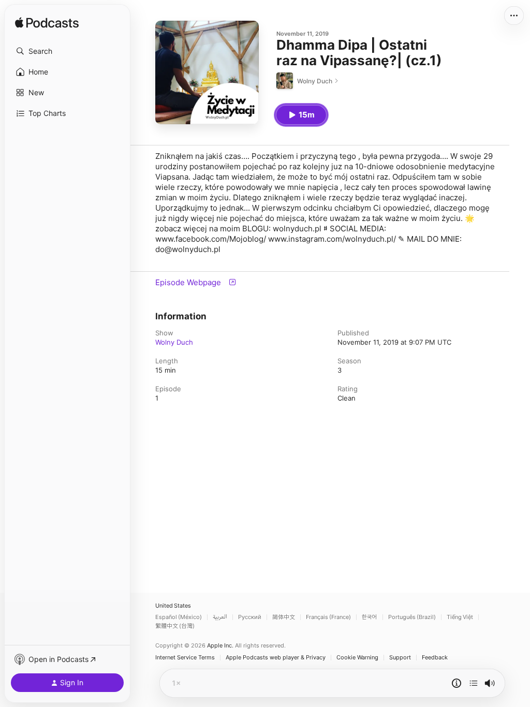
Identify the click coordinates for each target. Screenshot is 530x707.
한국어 (369, 617)
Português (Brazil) (412, 617)
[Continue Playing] (473, 683)
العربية (220, 617)
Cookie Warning (357, 657)
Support (400, 657)
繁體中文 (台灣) (175, 626)
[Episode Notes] (456, 683)
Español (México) (178, 617)
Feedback (435, 657)
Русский (249, 617)
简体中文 (283, 617)
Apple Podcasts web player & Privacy (276, 657)
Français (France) (328, 617)
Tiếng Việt (460, 617)
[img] (47, 23)
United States (173, 606)
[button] (67, 51)
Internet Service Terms (185, 657)
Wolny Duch (174, 342)
